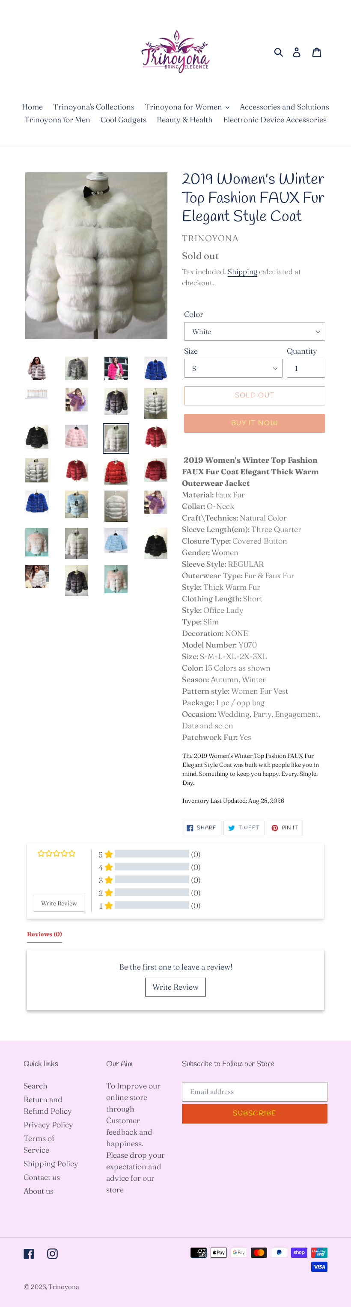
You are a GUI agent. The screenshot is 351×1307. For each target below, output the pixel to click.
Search (36, 1086)
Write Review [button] (59, 903)
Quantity (302, 351)
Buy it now (254, 423)
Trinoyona (63, 1287)
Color (193, 314)
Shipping (242, 271)
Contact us (42, 1177)
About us (39, 1191)
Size (191, 351)
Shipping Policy (51, 1163)
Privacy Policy (48, 1125)
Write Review (175, 987)
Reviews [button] (44, 934)
